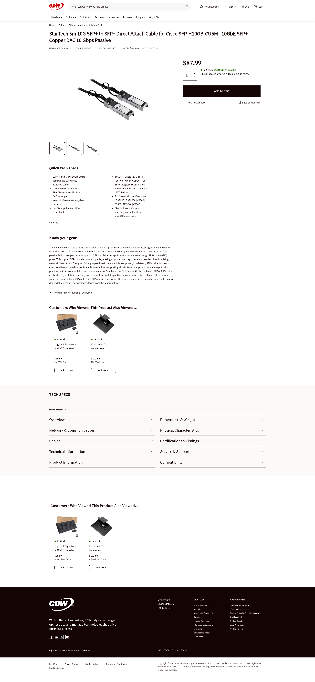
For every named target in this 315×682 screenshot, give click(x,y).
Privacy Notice (71, 663)
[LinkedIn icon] (56, 637)
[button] (258, 6)
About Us (197, 609)
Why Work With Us (201, 605)
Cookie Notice (92, 663)
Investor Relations (201, 621)
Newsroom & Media (202, 632)
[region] (157, 346)
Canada (175, 650)
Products (163, 607)
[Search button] (187, 6)
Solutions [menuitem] (85, 17)
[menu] (209, 6)
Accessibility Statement (203, 613)
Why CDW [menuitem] (154, 17)
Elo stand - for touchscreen (97, 548)
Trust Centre (199, 636)
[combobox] (125, 6)
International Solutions (203, 625)
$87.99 (192, 63)
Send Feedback (236, 617)
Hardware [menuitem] (56, 17)
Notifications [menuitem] (212, 6)
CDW (159, 650)
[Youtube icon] (67, 637)
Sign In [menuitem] (232, 6)
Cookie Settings (56, 667)
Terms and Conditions (116, 663)
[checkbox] (184, 102)
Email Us (86, 650)
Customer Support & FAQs (240, 605)
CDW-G (166, 650)
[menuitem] (201, 6)
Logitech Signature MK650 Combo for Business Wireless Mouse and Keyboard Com (65, 548)
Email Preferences (237, 625)
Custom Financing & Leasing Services (245, 613)
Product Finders (236, 629)
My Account (164, 599)
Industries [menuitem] (113, 17)
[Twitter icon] (62, 637)
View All (53, 222)
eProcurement (236, 609)
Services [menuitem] (99, 17)
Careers (197, 617)
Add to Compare (197, 102)
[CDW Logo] (56, 6)
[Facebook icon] (51, 637)
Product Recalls (236, 621)
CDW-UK (184, 650)
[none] (56, 17)
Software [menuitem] (71, 17)
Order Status (165, 603)
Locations (198, 629)
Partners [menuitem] (127, 17)
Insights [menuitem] (140, 17)
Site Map (53, 663)
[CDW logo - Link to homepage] (56, 6)
